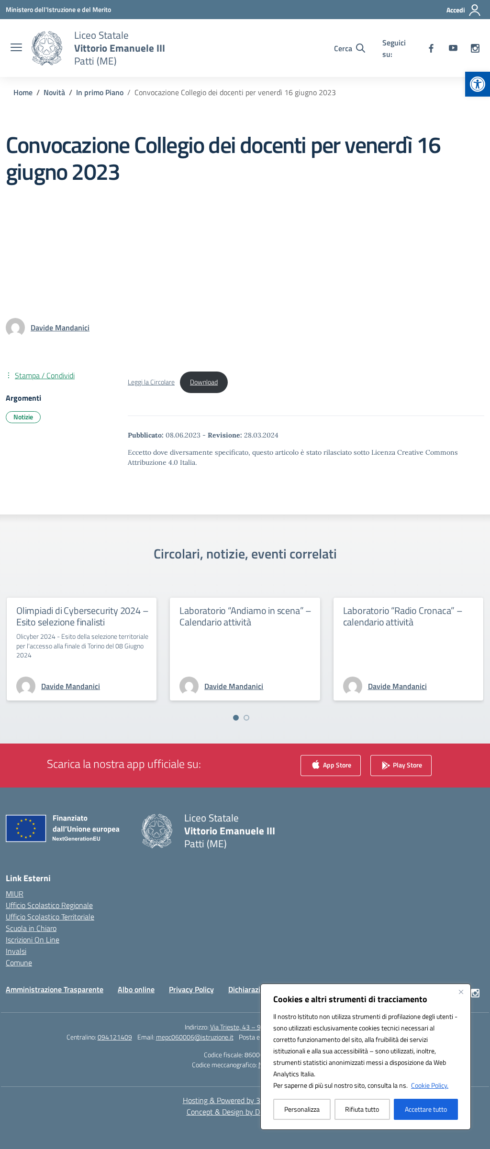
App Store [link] (336, 764)
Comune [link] (19, 962)
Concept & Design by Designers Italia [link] (245, 1111)
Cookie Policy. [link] (429, 1085)
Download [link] (204, 382)
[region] (365, 1057)
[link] (477, 84)
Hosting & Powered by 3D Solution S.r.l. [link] (245, 1100)
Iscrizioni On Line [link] (32, 939)
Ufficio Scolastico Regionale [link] (49, 905)
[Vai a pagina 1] (236, 718)
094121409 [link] (115, 1037)
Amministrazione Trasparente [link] (54, 989)
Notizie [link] (23, 417)
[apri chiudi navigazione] (16, 48)
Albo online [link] (136, 989)
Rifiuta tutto (362, 1109)
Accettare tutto (426, 1109)
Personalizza (302, 1109)
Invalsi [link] (16, 951)
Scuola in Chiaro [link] (31, 928)
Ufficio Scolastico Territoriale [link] (50, 916)
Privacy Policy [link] (191, 989)
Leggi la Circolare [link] (151, 382)
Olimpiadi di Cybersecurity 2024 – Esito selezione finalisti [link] (82, 616)
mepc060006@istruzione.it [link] (195, 1037)
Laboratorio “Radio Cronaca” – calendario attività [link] (403, 616)
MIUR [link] (14, 893)
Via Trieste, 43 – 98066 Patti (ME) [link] (258, 1027)
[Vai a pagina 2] (246, 718)
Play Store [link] (406, 764)
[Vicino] (461, 991)
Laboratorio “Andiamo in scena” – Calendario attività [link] (245, 616)
